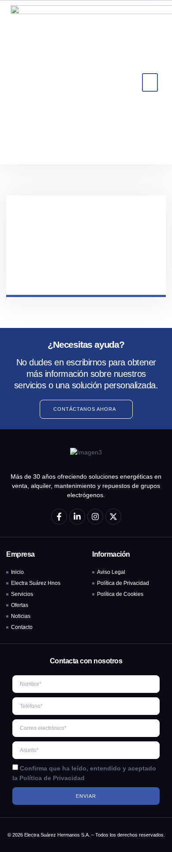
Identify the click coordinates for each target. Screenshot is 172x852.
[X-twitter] (113, 517)
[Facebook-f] (59, 517)
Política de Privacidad (52, 777)
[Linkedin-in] (77, 517)
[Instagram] (95, 517)
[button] (150, 82)
